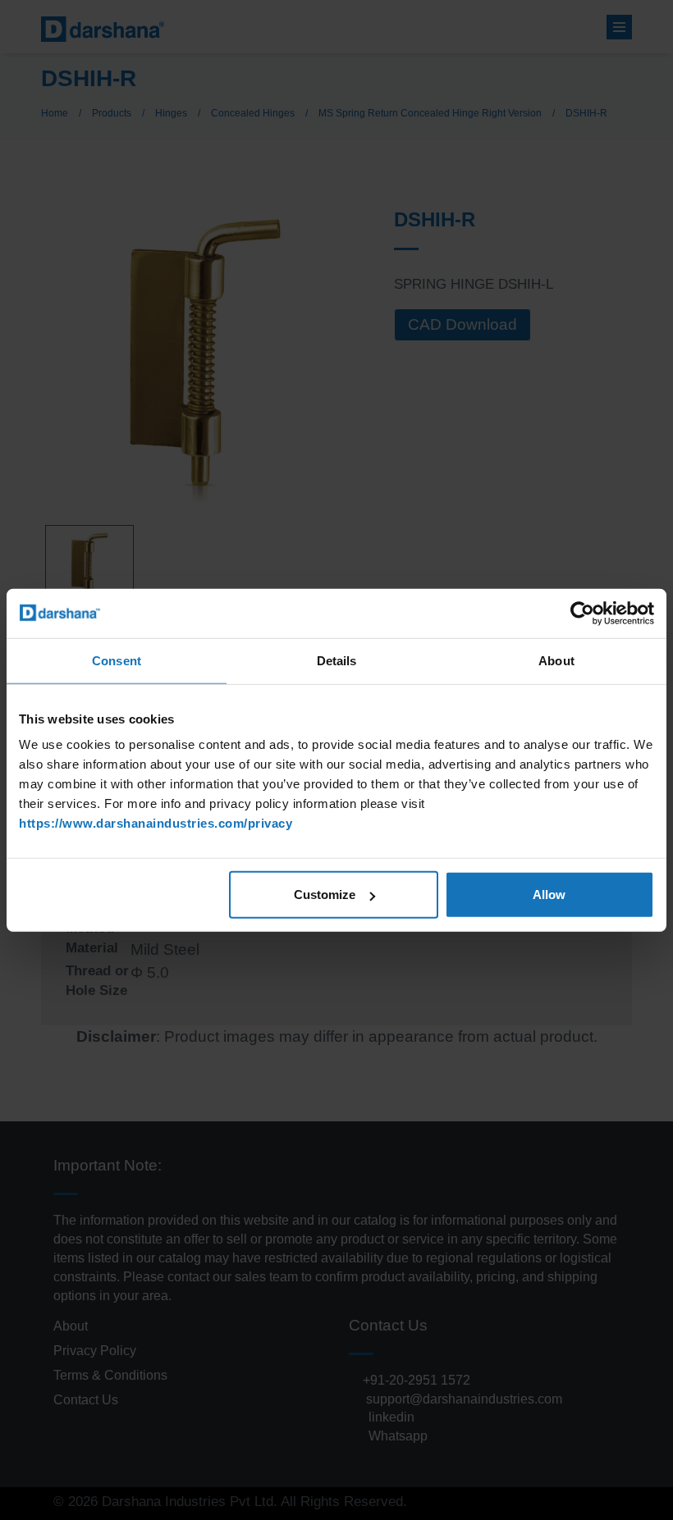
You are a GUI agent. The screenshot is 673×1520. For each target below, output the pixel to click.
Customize (324, 895)
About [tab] (556, 660)
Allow (549, 895)
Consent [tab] (116, 660)
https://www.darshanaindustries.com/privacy (155, 823)
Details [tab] (337, 660)
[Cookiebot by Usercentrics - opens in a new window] (582, 612)
